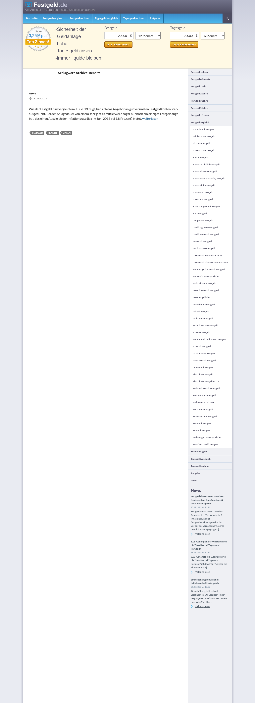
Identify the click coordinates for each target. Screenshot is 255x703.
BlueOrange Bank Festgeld (207, 206)
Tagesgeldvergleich (106, 18)
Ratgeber (155, 18)
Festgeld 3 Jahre (199, 100)
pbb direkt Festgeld (203, 374)
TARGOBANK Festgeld (205, 416)
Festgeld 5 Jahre (199, 108)
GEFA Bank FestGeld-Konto (207, 255)
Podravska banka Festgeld (206, 388)
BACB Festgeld (200, 157)
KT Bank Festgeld (202, 346)
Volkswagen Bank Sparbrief (207, 437)
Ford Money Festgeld (204, 248)
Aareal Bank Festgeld (204, 129)
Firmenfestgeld (199, 451)
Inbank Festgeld (201, 311)
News (32, 93)
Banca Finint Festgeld (204, 185)
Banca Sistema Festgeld (205, 171)
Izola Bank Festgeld (203, 318)
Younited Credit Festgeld (206, 444)
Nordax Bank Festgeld (204, 360)
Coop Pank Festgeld (203, 220)
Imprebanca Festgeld (204, 304)
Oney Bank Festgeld (203, 367)
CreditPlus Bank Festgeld (206, 234)
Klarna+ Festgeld (201, 332)
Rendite (52, 132)
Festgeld (37, 132)
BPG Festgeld (200, 213)
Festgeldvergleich (53, 18)
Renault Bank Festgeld (204, 395)
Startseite (31, 18)
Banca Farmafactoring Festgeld (209, 178)
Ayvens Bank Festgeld (204, 150)
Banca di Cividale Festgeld (206, 164)
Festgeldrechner (80, 18)
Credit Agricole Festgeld (205, 227)
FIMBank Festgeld (202, 241)
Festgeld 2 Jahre (199, 93)
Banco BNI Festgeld (203, 192)
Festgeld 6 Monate (200, 79)
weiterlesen (152, 118)
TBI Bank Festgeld (202, 423)
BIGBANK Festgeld (203, 199)
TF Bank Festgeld (202, 430)
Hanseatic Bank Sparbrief (206, 276)
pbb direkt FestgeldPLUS (206, 381)
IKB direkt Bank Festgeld (206, 290)
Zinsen (67, 132)
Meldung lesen (202, 533)
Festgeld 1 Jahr (199, 86)
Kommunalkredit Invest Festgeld (210, 339)
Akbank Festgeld (201, 143)
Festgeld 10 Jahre (200, 115)
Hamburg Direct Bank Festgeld (209, 269)
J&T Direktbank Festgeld (205, 325)
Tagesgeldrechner (134, 18)
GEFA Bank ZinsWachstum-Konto (210, 262)
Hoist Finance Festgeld (204, 283)
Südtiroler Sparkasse (203, 402)
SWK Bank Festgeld (203, 409)
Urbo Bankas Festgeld (204, 353)
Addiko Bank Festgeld (204, 136)
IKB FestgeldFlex (201, 297)
